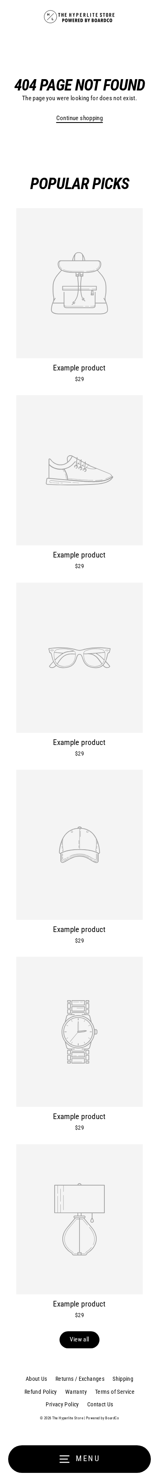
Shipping (123, 1379)
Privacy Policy (62, 1404)
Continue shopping (79, 118)
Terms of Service (115, 1391)
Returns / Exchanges (79, 1379)
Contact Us (100, 1404)
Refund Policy (40, 1391)
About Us (36, 1379)
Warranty (76, 1391)
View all (79, 1339)
